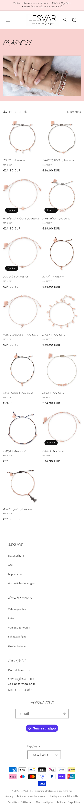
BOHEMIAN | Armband (17, 509)
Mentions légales (44, 802)
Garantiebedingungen (21, 583)
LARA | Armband (53, 335)
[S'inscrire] (64, 713)
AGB (11, 565)
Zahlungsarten (17, 609)
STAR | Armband (53, 277)
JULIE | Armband (14, 160)
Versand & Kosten (19, 627)
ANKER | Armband (15, 277)
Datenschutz (16, 555)
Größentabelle (17, 646)
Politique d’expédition (68, 802)
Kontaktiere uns (19, 670)
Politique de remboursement (31, 796)
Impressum (15, 574)
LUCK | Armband (53, 393)
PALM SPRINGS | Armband (20, 335)
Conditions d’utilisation (20, 802)
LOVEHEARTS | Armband (58, 160)
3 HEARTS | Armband (56, 218)
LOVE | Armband (53, 451)
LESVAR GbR (27, 791)
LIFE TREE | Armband (18, 393)
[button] (8, 19)
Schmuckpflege (17, 637)
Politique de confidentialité (64, 796)
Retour (12, 618)
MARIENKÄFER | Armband (21, 218)
